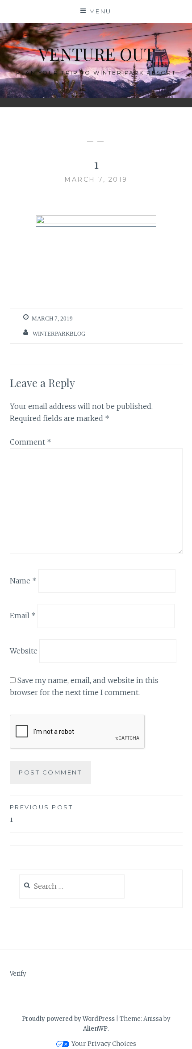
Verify (18, 974)
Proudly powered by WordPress (68, 1019)
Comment (30, 441)
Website (24, 650)
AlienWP (95, 1028)
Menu (100, 11)
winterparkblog (59, 334)
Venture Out (96, 53)
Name (23, 580)
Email (23, 615)
